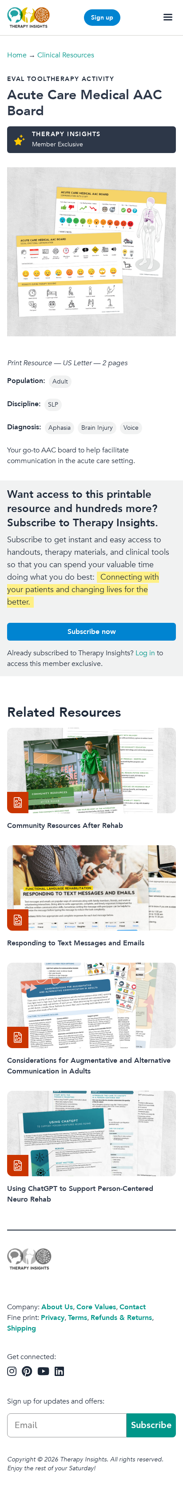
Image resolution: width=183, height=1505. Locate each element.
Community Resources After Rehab (65, 826)
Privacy (52, 1318)
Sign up (102, 17)
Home (17, 55)
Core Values (96, 1307)
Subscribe (151, 1425)
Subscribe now (92, 632)
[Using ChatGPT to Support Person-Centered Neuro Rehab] (91, 1133)
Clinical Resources (65, 55)
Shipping (21, 1328)
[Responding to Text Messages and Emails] (91, 888)
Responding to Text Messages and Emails (75, 943)
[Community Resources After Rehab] (91, 770)
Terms (77, 1318)
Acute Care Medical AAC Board (84, 103)
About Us (57, 1307)
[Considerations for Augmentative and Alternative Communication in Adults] (91, 1005)
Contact (132, 1307)
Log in (145, 653)
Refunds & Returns (121, 1318)
